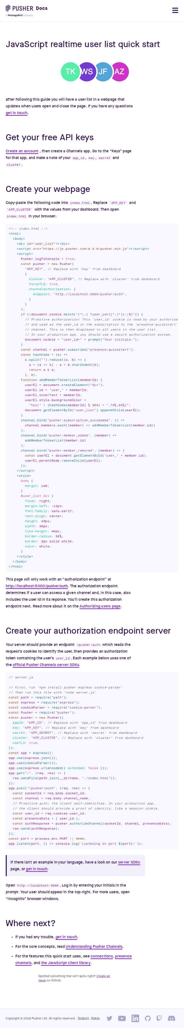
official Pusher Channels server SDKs (46, 665)
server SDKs (129, 862)
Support (83, 1018)
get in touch (16, 113)
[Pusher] (21, 11)
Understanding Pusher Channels (94, 946)
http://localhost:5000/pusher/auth (37, 586)
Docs (41, 8)
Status (95, 1018)
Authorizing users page (100, 606)
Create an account (22, 151)
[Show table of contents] (175, 11)
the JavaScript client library (66, 963)
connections (102, 956)
